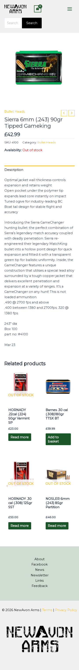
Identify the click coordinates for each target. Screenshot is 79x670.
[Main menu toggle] (70, 9)
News (39, 570)
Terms (47, 610)
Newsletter (39, 575)
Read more (20, 437)
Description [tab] (13, 170)
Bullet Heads (14, 112)
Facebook (39, 564)
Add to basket (53, 439)
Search (31, 23)
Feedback (40, 586)
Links (39, 581)
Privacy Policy (66, 610)
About (39, 559)
